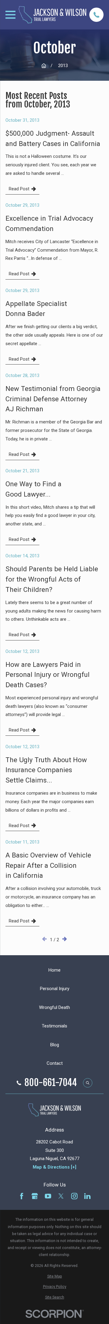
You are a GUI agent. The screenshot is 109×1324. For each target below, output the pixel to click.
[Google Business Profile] (34, 1196)
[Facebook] (21, 1196)
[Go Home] (43, 65)
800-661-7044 (51, 1082)
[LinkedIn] (87, 1196)
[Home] (52, 14)
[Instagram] (74, 1196)
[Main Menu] (10, 15)
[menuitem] (54, 1276)
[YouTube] (48, 1196)
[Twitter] (61, 1196)
